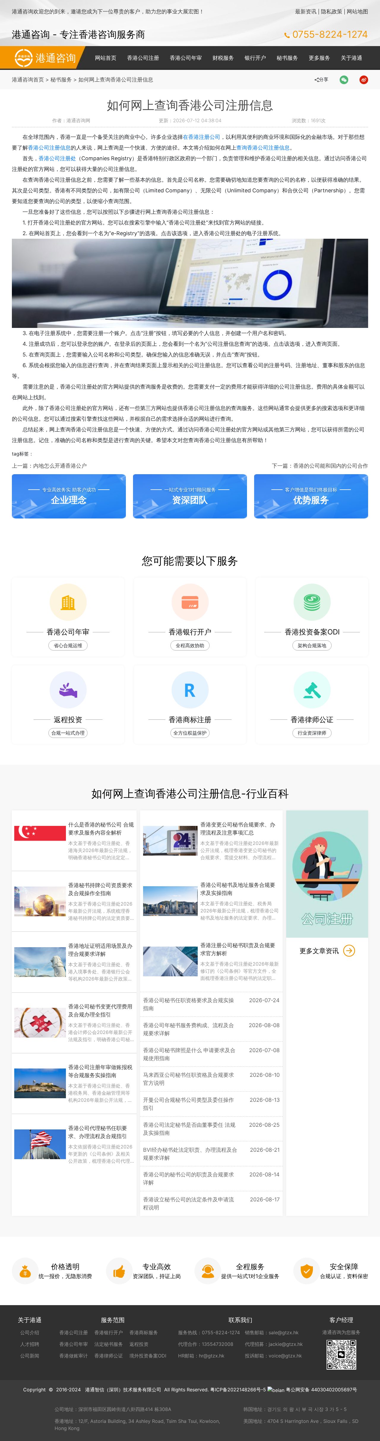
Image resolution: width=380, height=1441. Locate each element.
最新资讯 (305, 11)
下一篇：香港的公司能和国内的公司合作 (320, 466)
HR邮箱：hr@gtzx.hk (201, 1356)
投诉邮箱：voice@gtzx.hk (273, 1356)
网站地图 (357, 11)
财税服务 (223, 58)
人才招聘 (29, 1344)
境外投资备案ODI (147, 1356)
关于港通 (351, 58)
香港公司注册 (143, 58)
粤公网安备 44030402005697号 (321, 1390)
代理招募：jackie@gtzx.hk (274, 1344)
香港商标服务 (143, 1332)
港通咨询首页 (28, 79)
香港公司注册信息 (49, 147)
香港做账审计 (73, 1356)
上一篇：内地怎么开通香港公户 (49, 466)
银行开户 (255, 58)
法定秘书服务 (108, 1344)
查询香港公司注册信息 (263, 147)
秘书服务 (287, 58)
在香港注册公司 (201, 137)
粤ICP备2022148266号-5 (238, 1390)
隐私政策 (331, 11)
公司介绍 (29, 1332)
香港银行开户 (108, 1332)
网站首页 (105, 58)
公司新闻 (29, 1356)
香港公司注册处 (57, 158)
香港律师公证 (108, 1356)
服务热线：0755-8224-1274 (209, 1332)
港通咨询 (56, 58)
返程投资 (138, 1344)
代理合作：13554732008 (205, 1344)
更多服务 (319, 58)
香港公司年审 (186, 58)
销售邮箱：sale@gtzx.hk (272, 1332)
